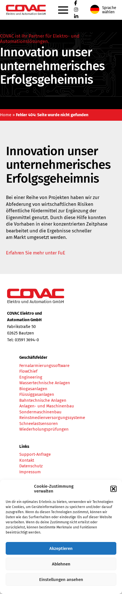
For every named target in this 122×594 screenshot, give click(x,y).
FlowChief (28, 371)
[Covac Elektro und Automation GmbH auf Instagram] (76, 9)
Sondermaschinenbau (40, 411)
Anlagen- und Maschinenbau (46, 406)
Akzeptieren (61, 548)
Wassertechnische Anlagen (44, 382)
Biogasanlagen (33, 388)
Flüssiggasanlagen (36, 394)
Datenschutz (31, 465)
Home (5, 114)
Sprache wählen (109, 10)
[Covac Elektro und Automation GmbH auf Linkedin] (76, 16)
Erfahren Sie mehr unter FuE (35, 253)
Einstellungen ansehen (61, 579)
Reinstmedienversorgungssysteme (52, 417)
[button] (113, 489)
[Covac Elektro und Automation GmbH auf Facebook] (75, 3)
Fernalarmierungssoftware (44, 365)
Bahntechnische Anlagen (42, 400)
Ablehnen (61, 564)
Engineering (30, 377)
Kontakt (26, 460)
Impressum (30, 471)
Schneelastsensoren (38, 423)
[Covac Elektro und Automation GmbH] (30, 15)
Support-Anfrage (35, 454)
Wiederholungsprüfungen (44, 429)
